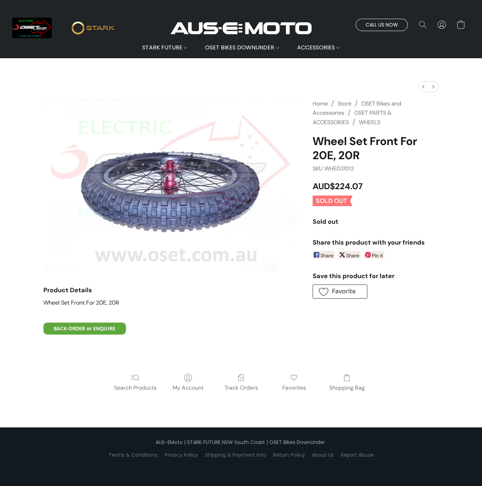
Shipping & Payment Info (235, 454)
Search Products (135, 387)
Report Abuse (357, 454)
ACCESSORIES (316, 47)
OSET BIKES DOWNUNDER (240, 47)
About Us (323, 454)
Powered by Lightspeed (241, 466)
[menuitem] (423, 87)
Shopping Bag (347, 387)
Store (344, 103)
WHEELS (369, 122)
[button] (241, 28)
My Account (188, 387)
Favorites (294, 387)
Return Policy (289, 454)
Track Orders (241, 387)
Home (320, 103)
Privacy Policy (181, 454)
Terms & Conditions (133, 454)
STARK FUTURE (163, 47)
